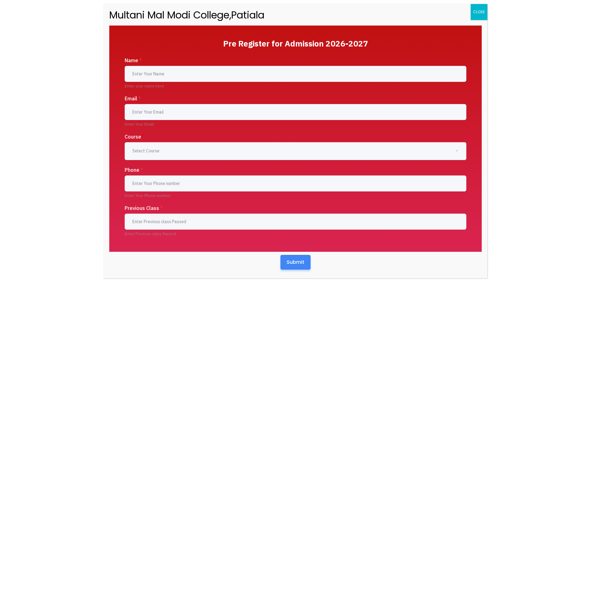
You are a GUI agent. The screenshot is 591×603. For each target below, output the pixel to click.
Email (133, 98)
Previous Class (144, 208)
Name (133, 60)
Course (135, 137)
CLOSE (479, 11)
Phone (134, 170)
